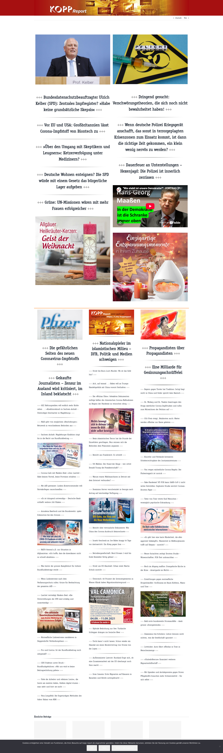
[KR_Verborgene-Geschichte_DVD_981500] (59, 608)
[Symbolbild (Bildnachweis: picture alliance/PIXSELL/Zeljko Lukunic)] (59, 310)
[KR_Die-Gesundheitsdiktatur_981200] (111, 499)
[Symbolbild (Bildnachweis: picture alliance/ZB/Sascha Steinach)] (150, 35)
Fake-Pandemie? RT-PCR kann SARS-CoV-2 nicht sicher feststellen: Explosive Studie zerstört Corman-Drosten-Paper (163, 486)
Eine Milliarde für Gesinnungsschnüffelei (163, 372)
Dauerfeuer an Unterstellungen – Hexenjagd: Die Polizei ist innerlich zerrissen (151, 171)
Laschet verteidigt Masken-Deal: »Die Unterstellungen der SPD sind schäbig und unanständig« (55, 599)
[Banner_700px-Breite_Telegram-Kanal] (111, 310)
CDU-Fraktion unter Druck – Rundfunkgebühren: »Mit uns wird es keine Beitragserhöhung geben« (56, 666)
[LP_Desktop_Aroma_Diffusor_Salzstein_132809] (150, 233)
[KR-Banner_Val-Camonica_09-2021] (111, 588)
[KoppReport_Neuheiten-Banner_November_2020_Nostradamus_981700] (163, 428)
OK (92, 748)
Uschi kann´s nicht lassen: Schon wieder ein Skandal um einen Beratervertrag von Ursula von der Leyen (110, 645)
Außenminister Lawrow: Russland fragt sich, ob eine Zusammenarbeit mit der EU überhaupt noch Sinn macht (111, 661)
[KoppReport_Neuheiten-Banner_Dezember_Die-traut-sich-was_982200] (111, 409)
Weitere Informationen (125, 748)
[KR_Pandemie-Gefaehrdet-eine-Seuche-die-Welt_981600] (163, 508)
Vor (185, 18)
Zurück (178, 18)
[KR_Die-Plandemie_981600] (59, 520)
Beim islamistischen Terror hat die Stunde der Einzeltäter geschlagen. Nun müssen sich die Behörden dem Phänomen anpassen (110, 442)
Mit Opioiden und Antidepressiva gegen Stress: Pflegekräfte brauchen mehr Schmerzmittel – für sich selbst (162, 676)
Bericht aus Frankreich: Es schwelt (109, 455)
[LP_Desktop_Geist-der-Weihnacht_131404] (72, 217)
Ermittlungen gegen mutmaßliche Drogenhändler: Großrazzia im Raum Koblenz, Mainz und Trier (163, 583)
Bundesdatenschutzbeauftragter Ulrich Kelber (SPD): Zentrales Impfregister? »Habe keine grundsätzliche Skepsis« (73, 103)
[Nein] (219, 746)
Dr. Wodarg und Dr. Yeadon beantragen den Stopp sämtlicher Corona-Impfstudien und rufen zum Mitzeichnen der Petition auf (161, 406)
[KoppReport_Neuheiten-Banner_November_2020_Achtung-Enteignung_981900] (59, 444)
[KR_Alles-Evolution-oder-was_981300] (163, 592)
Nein (104, 748)
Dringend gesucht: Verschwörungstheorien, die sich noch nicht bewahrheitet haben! (150, 103)
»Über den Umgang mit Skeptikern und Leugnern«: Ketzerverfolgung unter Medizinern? (76, 153)
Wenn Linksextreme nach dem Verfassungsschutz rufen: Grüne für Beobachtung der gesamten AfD (58, 582)
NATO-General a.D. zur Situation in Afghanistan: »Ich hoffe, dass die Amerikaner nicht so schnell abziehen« (59, 553)
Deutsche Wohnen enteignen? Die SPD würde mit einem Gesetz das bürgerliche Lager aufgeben (74, 180)
